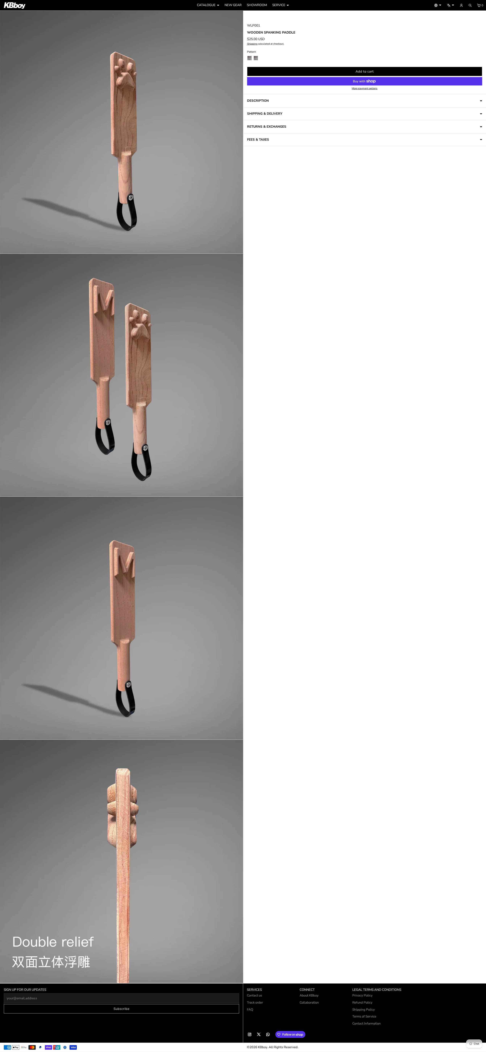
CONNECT (307, 990)
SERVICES (254, 990)
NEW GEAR (233, 5)
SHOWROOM (257, 5)
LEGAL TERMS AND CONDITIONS (376, 990)
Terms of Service (364, 1016)
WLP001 (253, 25)
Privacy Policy (362, 995)
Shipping (252, 44)
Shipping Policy (363, 1009)
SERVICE (278, 5)
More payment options (364, 88)
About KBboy (309, 995)
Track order (255, 1002)
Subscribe (121, 1009)
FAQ (250, 1009)
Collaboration (309, 1002)
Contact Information (366, 1023)
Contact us (254, 995)
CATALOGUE (206, 5)
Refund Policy (362, 1002)
